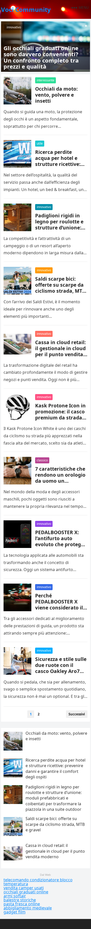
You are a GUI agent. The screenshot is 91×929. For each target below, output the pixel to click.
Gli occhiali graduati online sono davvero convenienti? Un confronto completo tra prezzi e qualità (41, 57)
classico (42, 460)
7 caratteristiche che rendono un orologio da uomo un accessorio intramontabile (60, 480)
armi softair (15, 896)
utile (40, 143)
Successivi (77, 714)
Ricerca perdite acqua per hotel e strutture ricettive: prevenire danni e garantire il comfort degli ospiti (59, 167)
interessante (45, 80)
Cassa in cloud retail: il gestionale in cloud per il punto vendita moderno (60, 351)
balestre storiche (20, 900)
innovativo (14, 27)
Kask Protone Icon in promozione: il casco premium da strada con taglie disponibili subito (60, 417)
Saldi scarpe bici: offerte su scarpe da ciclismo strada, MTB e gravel (60, 287)
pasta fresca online (22, 904)
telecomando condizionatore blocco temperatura (38, 882)
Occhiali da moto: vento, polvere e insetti (56, 94)
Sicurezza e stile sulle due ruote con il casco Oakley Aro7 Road (60, 668)
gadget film (15, 912)
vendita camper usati (24, 888)
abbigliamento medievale (28, 908)
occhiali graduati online (26, 892)
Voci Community (26, 9)
